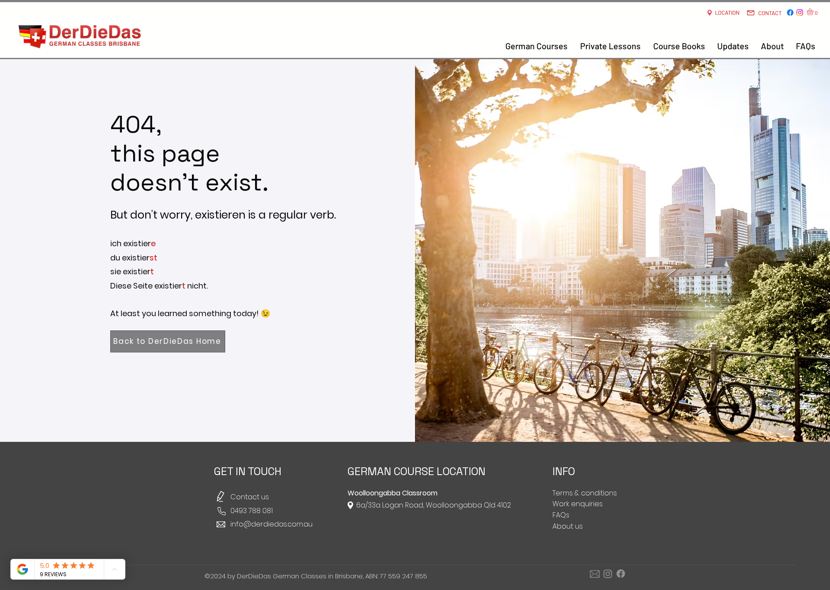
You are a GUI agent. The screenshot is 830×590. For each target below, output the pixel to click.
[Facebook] (790, 12)
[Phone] (221, 511)
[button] (814, 11)
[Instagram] (799, 12)
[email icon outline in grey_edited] (594, 573)
